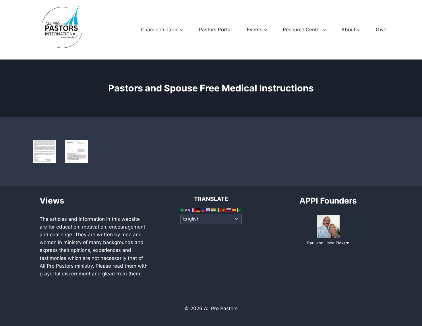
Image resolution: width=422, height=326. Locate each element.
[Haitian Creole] (203, 210)
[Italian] (218, 210)
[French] (192, 210)
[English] (187, 210)
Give (381, 29)
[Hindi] (213, 210)
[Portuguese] (224, 210)
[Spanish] (234, 210)
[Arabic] (182, 210)
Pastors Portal (215, 29)
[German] (198, 210)
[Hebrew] (208, 210)
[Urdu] (239, 210)
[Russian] (229, 210)
